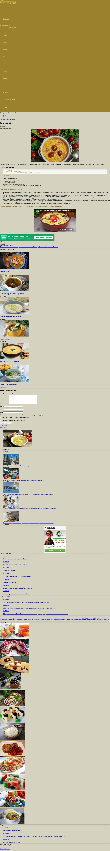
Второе (5, 49)
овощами (48, 619)
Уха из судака (5, 339)
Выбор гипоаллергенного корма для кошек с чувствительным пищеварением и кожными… (28, 523)
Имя (1, 406)
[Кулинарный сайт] (8, 3)
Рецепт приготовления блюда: (14, 171)
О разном (5, 92)
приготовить (63, 619)
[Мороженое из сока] (14, 638)
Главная (2, 119)
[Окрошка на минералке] (14, 381)
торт (5, 621)
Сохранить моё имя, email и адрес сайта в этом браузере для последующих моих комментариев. (29, 415)
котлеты (34, 619)
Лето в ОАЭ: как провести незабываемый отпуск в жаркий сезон (21, 466)
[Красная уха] (14, 268)
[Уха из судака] (14, 336)
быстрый (2, 243)
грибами (16, 619)
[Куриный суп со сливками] (14, 358)
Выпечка (5, 64)
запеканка (29, 619)
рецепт (85, 619)
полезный (56, 619)
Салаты (5, 56)
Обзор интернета (10, 99)
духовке (25, 619)
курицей (37, 619)
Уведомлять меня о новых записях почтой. (14, 420)
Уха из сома (6, 447)
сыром (2, 621)
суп (108, 619)
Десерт (5, 71)
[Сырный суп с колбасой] (12, 823)
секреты (101, 619)
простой (79, 619)
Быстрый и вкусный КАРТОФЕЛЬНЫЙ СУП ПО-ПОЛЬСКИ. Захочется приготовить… (29, 172)
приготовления (72, 619)
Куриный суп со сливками (9, 361)
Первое (5, 42)
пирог (52, 619)
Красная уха (4, 271)
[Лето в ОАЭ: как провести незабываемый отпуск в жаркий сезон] (11, 464)
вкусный (11, 619)
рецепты (90, 619)
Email (2, 409)
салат (96, 619)
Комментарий (4, 404)
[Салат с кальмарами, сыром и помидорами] (12, 773)
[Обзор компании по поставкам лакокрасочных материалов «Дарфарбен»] (11, 478)
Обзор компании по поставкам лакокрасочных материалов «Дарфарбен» (23, 480)
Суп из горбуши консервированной (12, 294)
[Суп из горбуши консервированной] (14, 291)
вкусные (5, 619)
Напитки (5, 85)
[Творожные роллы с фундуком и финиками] (12, 722)
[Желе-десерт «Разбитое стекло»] (12, 790)
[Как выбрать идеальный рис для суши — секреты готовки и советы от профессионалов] (12, 739)
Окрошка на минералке (8, 384)
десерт (20, 619)
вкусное (2, 619)
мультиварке (43, 619)
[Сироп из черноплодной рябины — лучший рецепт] (10, 689)
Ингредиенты (9, 170)
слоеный (105, 619)
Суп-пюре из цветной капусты (10, 316)
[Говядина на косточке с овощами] (12, 756)
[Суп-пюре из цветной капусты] (14, 313)
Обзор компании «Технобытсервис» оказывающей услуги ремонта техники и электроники (28, 494)
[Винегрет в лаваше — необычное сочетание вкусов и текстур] (12, 706)
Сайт (1, 412)
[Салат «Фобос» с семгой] (12, 806)
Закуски (5, 78)
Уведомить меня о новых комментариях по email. (15, 417)
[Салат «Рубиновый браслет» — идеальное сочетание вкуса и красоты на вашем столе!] (14, 655)
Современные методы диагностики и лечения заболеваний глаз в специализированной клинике (29, 508)
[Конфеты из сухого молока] (14, 672)
